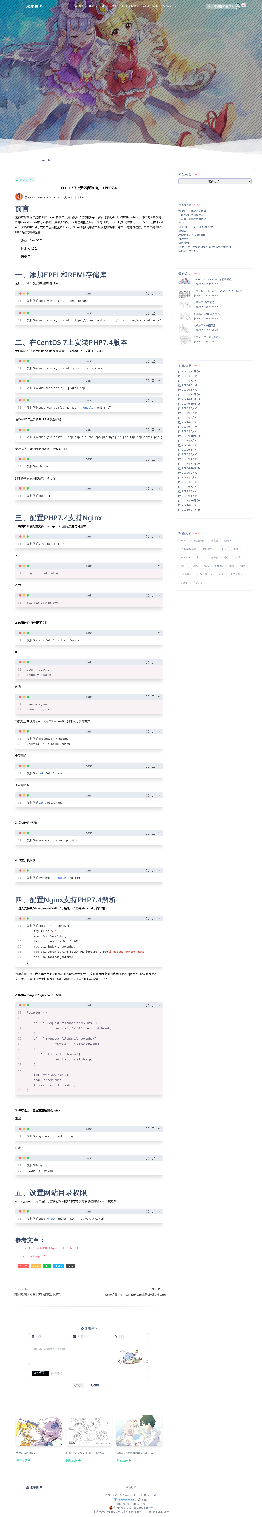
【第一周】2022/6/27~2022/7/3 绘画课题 (218, 291)
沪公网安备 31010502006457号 (133, 1507)
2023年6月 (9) (190, 445)
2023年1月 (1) (190, 459)
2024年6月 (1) (190, 417)
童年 (238, 557)
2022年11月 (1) (191, 463)
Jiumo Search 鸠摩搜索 (191, 214)
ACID (235, 549)
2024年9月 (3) (190, 408)
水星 (221, 574)
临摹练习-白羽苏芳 (204, 302)
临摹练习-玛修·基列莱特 (207, 314)
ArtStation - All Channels (191, 234)
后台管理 (213, 6)
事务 (223, 549)
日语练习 (111, 6)
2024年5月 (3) (190, 422)
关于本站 (153, 6)
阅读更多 (21, 1460)
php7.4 (58, 1266)
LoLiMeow (162, 1511)
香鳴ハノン (199, 582)
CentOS (23, 1266)
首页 (81, 6)
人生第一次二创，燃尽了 (207, 337)
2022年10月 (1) (191, 468)
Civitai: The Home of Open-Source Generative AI (204, 246)
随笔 (195, 565)
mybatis (185, 557)
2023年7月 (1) (190, 440)
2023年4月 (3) (190, 454)
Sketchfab (184, 242)
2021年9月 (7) (190, 505)
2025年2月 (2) (190, 385)
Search (171, 6)
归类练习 (183, 230)
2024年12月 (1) (191, 394)
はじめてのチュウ (188, 250)
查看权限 (228, 6)
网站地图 (131, 1487)
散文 (95, 6)
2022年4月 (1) (190, 491)
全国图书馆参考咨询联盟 (192, 218)
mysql (184, 540)
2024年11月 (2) (191, 399)
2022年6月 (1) (190, 486)
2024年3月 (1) (190, 431)
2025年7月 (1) (190, 380)
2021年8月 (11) (191, 509)
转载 (231, 565)
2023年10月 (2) (191, 435)
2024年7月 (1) (190, 412)
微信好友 (199, 540)
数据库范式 (209, 549)
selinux (219, 565)
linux (70, 1266)
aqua (184, 582)
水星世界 (34, 6)
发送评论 (95, 1385)
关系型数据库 (188, 549)
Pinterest (183, 238)
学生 (183, 565)
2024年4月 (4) (190, 426)
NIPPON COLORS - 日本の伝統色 (195, 226)
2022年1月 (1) (190, 495)
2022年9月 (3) (190, 472)
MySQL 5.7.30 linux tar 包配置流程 (213, 279)
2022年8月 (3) (190, 477)
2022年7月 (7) (190, 482)
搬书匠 (182, 222)
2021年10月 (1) (191, 500)
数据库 (228, 540)
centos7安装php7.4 (35, 1256)
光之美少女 (27, 179)
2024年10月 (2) (191, 403)
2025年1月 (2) (190, 389)
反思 (206, 565)
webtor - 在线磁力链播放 (192, 210)
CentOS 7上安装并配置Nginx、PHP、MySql (50, 1248)
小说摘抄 (213, 557)
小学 (226, 557)
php (47, 1266)
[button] (78, 1385)
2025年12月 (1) (191, 371)
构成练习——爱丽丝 (204, 325)
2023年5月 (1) (190, 449)
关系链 (214, 540)
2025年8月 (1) (190, 376)
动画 (242, 565)
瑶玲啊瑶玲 (132, 6)
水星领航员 (236, 574)
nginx (36, 1266)
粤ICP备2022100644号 (131, 1503)
